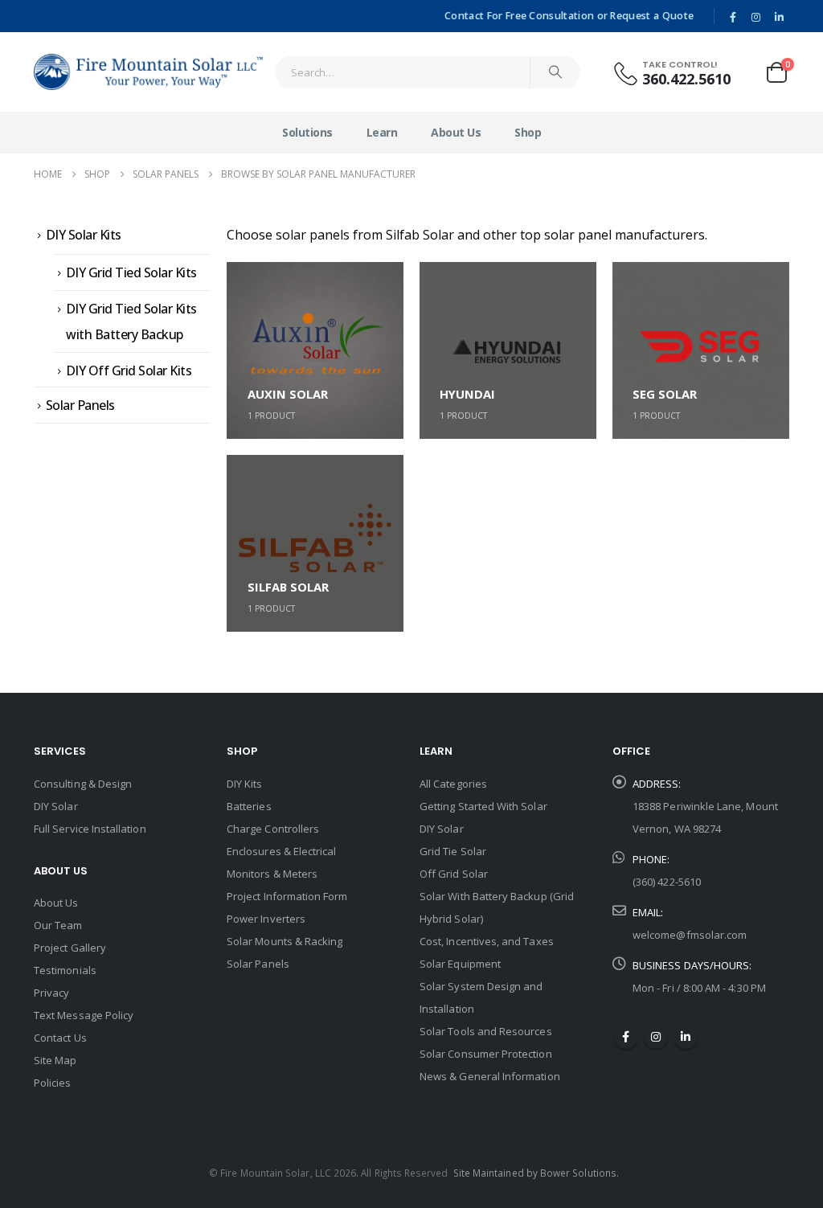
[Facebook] (733, 16)
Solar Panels (80, 405)
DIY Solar (56, 806)
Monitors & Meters (272, 873)
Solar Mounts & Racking (284, 941)
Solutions (307, 132)
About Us (456, 132)
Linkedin (686, 1037)
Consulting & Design (83, 783)
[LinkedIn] (778, 16)
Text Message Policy (83, 1015)
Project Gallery (70, 947)
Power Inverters (266, 918)
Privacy (51, 992)
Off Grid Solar (454, 873)
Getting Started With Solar (483, 806)
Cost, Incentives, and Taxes (487, 941)
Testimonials (65, 970)
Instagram (656, 1037)
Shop (527, 132)
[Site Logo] (148, 72)
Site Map (55, 1060)
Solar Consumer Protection (486, 1053)
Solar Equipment (460, 963)
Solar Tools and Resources (486, 1031)
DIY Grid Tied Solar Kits (131, 272)
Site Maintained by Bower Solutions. (536, 1172)
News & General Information (490, 1076)
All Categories (453, 783)
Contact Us (60, 1037)
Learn (382, 132)
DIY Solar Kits (83, 235)
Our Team (58, 925)
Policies (53, 1082)
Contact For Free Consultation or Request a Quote (569, 16)
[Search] (555, 72)
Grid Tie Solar (453, 851)
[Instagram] (756, 16)
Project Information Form (287, 896)
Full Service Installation (90, 828)
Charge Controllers (273, 828)
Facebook (626, 1037)
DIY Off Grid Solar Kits (129, 370)
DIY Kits (245, 783)
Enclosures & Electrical (282, 851)
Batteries (249, 806)
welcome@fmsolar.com (690, 934)
